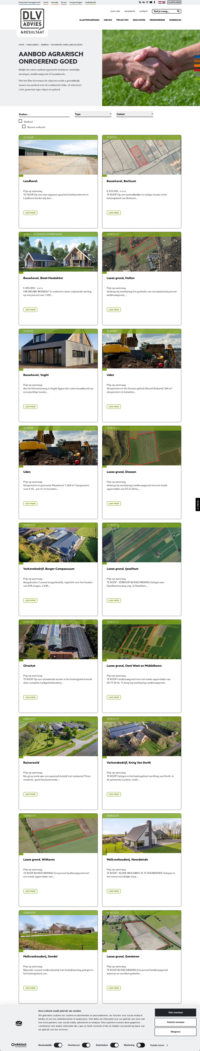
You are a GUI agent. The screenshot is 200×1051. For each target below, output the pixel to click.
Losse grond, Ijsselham (122, 569)
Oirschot (29, 666)
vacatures (129, 11)
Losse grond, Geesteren (123, 956)
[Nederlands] (159, 2)
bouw (63, 2)
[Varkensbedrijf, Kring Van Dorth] (141, 736)
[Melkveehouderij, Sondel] (58, 930)
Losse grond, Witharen (39, 859)
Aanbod (45, 44)
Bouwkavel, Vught (36, 375)
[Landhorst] (58, 155)
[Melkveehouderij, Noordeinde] (141, 833)
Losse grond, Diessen (121, 472)
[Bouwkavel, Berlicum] (141, 155)
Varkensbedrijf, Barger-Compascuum (48, 569)
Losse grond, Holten (121, 278)
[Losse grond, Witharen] (58, 833)
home (21, 44)
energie (54, 2)
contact (143, 11)
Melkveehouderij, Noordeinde (127, 859)
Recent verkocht (36, 127)
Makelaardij (33, 44)
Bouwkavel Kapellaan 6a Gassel (67, 44)
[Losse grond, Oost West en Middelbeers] (141, 639)
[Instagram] (147, 2)
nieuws (108, 20)
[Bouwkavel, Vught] (58, 348)
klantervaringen (89, 20)
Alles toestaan (175, 1012)
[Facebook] (154, 2)
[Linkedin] (144, 2)
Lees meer (30, 212)
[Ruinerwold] (58, 736)
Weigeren (175, 1031)
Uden (110, 375)
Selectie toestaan (175, 1022)
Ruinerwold (31, 762)
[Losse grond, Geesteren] (141, 930)
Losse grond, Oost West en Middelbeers (134, 666)
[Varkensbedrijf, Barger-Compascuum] (58, 542)
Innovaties (139, 20)
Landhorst (30, 181)
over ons (115, 11)
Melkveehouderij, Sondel (40, 956)
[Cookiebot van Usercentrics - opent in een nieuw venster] (19, 1045)
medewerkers (157, 20)
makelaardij (90, 2)
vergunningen (75, 2)
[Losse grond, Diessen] (141, 445)
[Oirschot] (58, 639)
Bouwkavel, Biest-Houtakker (43, 278)
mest (45, 2)
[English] (163, 2)
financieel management (29, 2)
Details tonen (157, 1045)
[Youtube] (151, 2)
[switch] (86, 1045)
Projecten (122, 20)
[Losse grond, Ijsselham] (141, 542)
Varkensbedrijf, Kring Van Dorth (129, 762)
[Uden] (141, 348)
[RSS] (140, 2)
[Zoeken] (178, 11)
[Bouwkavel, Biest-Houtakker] (58, 252)
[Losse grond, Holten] (141, 252)
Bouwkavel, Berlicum (121, 181)
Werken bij (175, 20)
